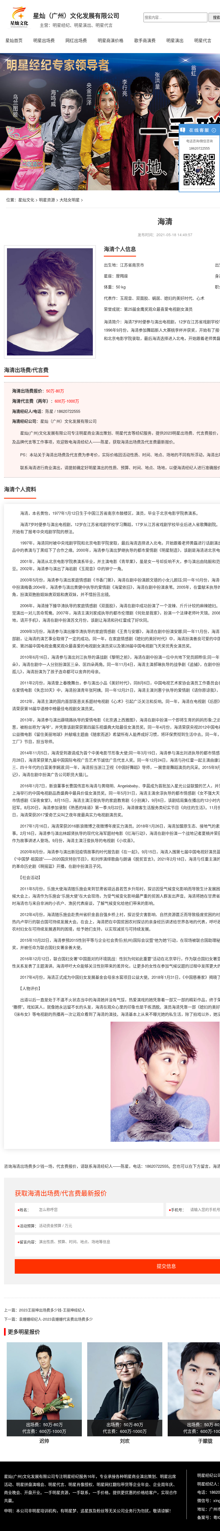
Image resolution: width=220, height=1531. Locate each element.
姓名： (24, 1209)
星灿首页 (14, 40)
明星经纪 (71, 1476)
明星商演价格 (110, 40)
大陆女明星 (70, 199)
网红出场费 (76, 40)
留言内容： (27, 1241)
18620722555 (199, 148)
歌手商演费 (145, 40)
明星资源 (47, 199)
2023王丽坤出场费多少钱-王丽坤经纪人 (52, 1310)
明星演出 (175, 40)
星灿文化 (26, 199)
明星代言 (202, 40)
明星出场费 (44, 40)
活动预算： (27, 1225)
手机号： (177, 1209)
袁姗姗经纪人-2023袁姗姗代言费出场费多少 (56, 1319)
